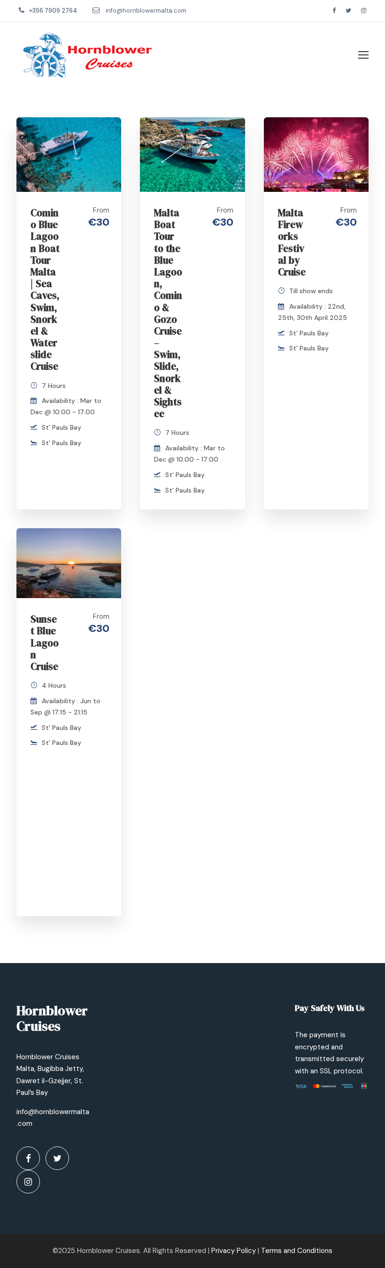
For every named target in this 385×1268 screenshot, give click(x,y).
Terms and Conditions (296, 1250)
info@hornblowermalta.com (146, 11)
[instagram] (363, 11)
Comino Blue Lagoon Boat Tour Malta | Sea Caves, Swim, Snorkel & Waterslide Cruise (45, 289)
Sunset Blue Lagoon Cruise (45, 642)
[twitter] (348, 11)
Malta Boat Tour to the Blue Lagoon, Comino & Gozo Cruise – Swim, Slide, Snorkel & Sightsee (168, 313)
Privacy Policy (233, 1250)
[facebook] (334, 11)
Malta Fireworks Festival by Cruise (292, 242)
